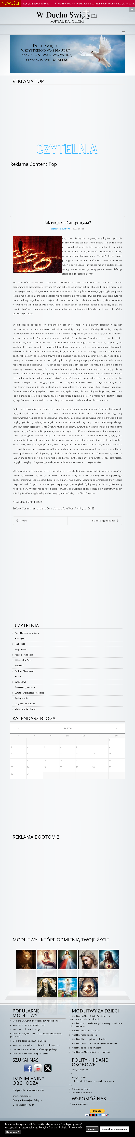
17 (28, 760)
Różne (17, 676)
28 (93, 767)
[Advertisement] (67, 109)
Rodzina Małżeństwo (24, 671)
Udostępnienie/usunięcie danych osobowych (92, 1081)
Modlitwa (19, 665)
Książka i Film (20, 649)
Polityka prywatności (81, 1069)
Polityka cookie (78, 1077)
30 (12, 773)
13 (77, 753)
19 (61, 760)
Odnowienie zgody (80, 1089)
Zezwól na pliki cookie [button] (114, 1129)
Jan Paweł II (19, 644)
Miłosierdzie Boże (23, 660)
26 (61, 767)
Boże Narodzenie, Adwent (26, 633)
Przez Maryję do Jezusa (103, 520)
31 (28, 773)
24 (28, 767)
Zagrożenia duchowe (60, 228)
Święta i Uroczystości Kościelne (29, 692)
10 (28, 753)
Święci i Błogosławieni (24, 687)
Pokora (23, 520)
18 (44, 760)
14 (93, 753)
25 (44, 767)
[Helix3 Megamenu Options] (123, 32)
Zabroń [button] (92, 1129)
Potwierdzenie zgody (81, 1092)
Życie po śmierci (22, 698)
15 (110, 753)
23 (12, 767)
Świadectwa (20, 682)
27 (77, 767)
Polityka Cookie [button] (48, 1127)
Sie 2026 (67, 728)
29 (110, 767)
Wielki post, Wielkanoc (25, 709)
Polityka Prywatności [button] (71, 1127)
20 (77, 760)
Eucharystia (20, 638)
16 (12, 760)
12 (61, 753)
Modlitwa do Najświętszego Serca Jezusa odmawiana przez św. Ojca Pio (78, 3)
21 (93, 760)
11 (44, 753)
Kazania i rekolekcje (23, 654)
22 (110, 760)
